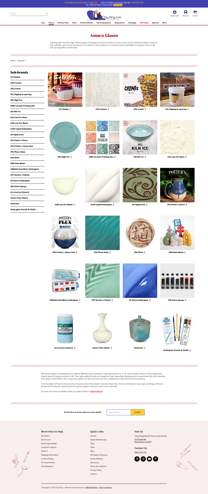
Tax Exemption (47, 466)
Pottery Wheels (86, 23)
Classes (93, 436)
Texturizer (15, 203)
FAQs (92, 443)
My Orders (45, 436)
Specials (155, 23)
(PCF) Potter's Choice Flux (21, 146)
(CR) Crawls (15, 88)
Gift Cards (144, 23)
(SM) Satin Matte (17, 163)
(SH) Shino (14, 157)
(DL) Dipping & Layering (20, 94)
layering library (96, 391)
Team (92, 447)
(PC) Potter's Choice (19, 140)
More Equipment (104, 23)
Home (12, 60)
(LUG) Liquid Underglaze (21, 129)
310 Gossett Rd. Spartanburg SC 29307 (142, 440)
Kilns (74, 23)
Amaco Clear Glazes (19, 198)
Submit (137, 412)
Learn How (118, 5)
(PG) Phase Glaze (17, 152)
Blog (92, 451)
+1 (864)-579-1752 (136, 3)
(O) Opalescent (17, 134)
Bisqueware (120, 23)
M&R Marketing (92, 487)
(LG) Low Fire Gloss (18, 117)
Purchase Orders (48, 462)
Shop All (21, 60)
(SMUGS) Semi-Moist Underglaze (24, 169)
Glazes (51, 23)
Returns (44, 451)
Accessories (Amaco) (19, 192)
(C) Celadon (15, 77)
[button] (114, 3)
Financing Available (49, 443)
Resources (94, 462)
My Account (46, 439)
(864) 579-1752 (140, 452)
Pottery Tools (63, 23)
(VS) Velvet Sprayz (18, 186)
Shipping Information (49, 455)
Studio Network (96, 459)
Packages (132, 23)
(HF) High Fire (16, 100)
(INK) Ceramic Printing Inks (22, 106)
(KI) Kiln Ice (15, 111)
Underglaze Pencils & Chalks (23, 209)
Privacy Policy (95, 470)
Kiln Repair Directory (98, 455)
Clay (43, 23)
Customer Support (48, 447)
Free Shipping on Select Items (76, 3)
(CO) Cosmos (16, 83)
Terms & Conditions (98, 466)
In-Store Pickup (47, 459)
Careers (93, 474)
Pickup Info (93, 3)
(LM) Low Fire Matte (19, 123)
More (164, 23)
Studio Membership (98, 439)
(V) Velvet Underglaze (20, 180)
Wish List (185, 16)
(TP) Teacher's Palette (20, 175)
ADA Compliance (105, 487)
